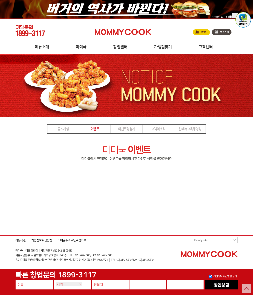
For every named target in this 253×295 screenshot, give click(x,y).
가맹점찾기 (163, 47)
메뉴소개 (42, 47)
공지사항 (63, 129)
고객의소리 (158, 129)
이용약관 (20, 240)
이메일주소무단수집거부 (72, 240)
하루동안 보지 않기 (220, 17)
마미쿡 (81, 47)
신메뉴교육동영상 (189, 129)
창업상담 (221, 284)
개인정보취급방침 (41, 240)
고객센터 (206, 47)
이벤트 (95, 129)
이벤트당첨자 (126, 129)
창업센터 (120, 47)
